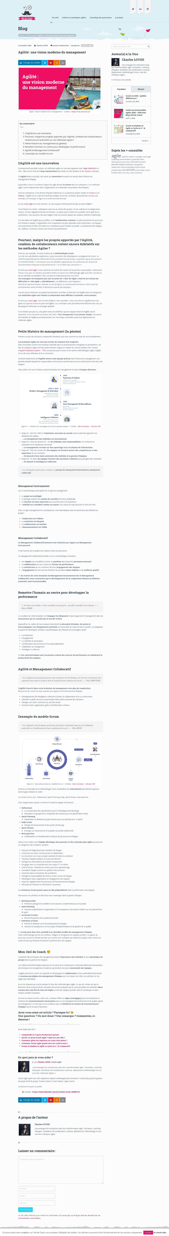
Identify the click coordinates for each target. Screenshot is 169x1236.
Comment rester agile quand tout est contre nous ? (45, 1043)
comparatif (135, 159)
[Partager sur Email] (63, 62)
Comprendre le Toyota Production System (40, 1035)
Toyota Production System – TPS (32, 350)
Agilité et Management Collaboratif (42, 150)
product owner (139, 167)
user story (126, 173)
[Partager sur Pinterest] (51, 62)
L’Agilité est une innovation (38, 133)
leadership (129, 165)
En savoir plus (160, 1232)
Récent (141, 89)
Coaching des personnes (101, 17)
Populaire (121, 89)
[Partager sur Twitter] (45, 62)
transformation (116, 173)
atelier (131, 157)
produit (114, 170)
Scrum (91, 193)
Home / (22, 35)
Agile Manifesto (90, 168)
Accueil (55, 17)
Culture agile (87, 45)
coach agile (28, 204)
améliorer (125, 157)
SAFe (124, 170)
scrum (130, 169)
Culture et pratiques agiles (74, 17)
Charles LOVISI (42, 45)
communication (125, 159)
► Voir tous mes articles (121, 80)
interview (115, 164)
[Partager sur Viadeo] (57, 62)
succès (147, 170)
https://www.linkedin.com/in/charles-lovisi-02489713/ (56, 1092)
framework (142, 162)
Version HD (95, 426)
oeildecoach (115, 167)
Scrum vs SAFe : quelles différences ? (136, 97)
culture (141, 159)
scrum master (140, 170)
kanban (122, 164)
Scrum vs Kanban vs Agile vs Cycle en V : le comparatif (46, 1046)
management (138, 165)
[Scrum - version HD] (61, 781)
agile (116, 156)
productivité (129, 167)
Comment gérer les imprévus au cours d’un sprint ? (44, 1040)
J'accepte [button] (148, 1232)
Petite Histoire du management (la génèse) (46, 143)
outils (122, 167)
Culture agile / (32, 35)
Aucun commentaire (61, 45)
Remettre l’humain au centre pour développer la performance (55, 146)
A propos (119, 17)
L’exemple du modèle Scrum (39, 153)
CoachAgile (138, 157)
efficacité (134, 162)
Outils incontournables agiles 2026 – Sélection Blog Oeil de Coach (136, 112)
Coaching (115, 159)
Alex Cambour (83, 426)
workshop (138, 173)
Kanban (21, 195)
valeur (132, 173)
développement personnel (120, 162)
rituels (119, 170)
